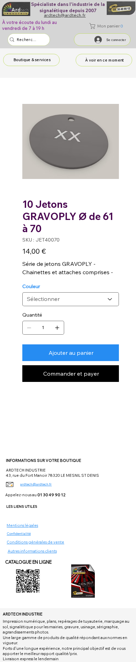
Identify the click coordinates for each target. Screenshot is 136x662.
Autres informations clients (32, 551)
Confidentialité (19, 533)
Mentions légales (22, 525)
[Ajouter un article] (57, 328)
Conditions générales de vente (35, 542)
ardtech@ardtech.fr (36, 484)
